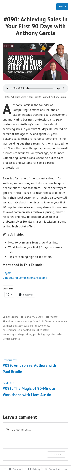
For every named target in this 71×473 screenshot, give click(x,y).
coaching (28, 325)
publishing (39, 334)
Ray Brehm (12, 316)
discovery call (42, 325)
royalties (50, 334)
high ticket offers (39, 330)
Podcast (54, 316)
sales (60, 334)
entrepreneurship (12, 330)
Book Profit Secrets (43, 321)
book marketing (23, 321)
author (10, 321)
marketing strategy (13, 334)
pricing (28, 334)
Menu (63, 6)
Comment (56, 454)
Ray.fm (7, 273)
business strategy (13, 325)
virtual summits (11, 338)
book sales (61, 321)
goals (26, 330)
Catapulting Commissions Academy (25, 278)
